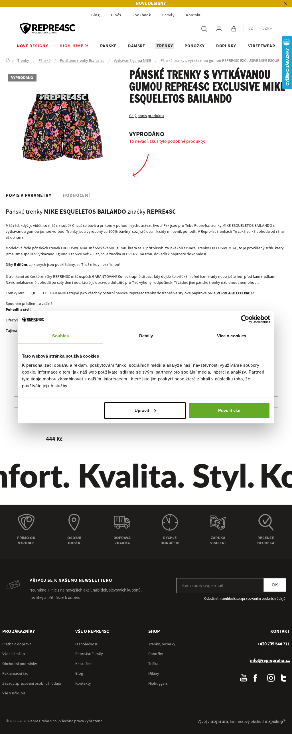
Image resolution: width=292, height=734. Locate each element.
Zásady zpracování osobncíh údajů (31, 683)
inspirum (219, 721)
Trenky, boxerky (161, 644)
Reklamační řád (15, 673)
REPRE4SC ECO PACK (234, 293)
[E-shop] (7, 61)
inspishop (275, 721)
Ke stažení (83, 663)
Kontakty (83, 683)
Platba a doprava (16, 644)
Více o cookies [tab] (231, 335)
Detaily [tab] (146, 335)
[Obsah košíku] (234, 28)
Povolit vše (229, 410)
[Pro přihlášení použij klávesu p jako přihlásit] (219, 28)
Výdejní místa (13, 653)
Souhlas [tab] (60, 335)
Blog (95, 15)
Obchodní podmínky (19, 663)
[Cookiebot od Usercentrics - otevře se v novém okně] (245, 319)
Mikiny (153, 673)
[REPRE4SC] (47, 28)
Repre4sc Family (89, 653)
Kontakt (193, 15)
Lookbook (142, 15)
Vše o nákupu (13, 693)
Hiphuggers (158, 683)
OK (275, 585)
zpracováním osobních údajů (262, 598)
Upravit (142, 410)
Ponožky (155, 653)
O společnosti (86, 644)
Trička (153, 663)
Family (168, 15)
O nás (116, 15)
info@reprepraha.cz (270, 660)
